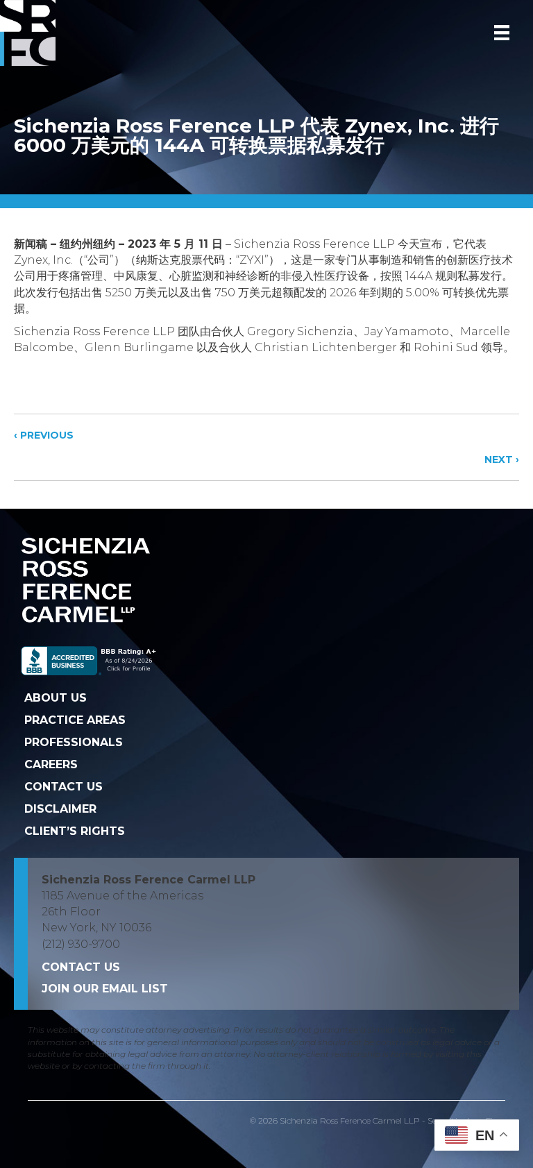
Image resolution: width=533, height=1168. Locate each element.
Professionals (73, 742)
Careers (51, 764)
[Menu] (501, 32)
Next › (501, 459)
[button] (105, 988)
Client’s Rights (74, 831)
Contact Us (63, 786)
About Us (55, 697)
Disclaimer (60, 808)
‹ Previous (44, 435)
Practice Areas (75, 720)
